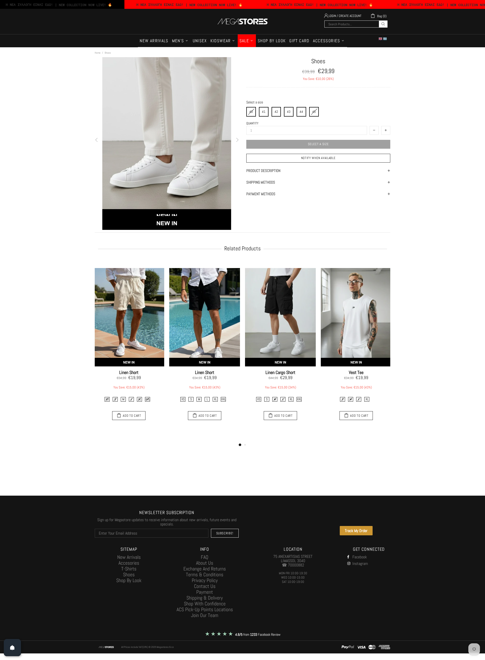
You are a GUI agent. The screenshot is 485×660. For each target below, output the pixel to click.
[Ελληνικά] (385, 38)
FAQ (204, 557)
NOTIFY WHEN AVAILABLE (318, 158)
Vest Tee (356, 372)
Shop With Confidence (205, 604)
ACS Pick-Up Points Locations (205, 609)
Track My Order (356, 530)
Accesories (128, 563)
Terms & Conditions (204, 575)
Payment (204, 592)
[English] (380, 38)
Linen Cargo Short (280, 372)
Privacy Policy (205, 580)
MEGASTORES (242, 21)
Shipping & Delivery (204, 598)
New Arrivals (129, 557)
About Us (204, 563)
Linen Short (128, 372)
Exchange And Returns (204, 569)
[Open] (12, 647)
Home (98, 52)
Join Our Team (204, 615)
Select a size (254, 102)
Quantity (252, 123)
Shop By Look (128, 580)
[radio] (264, 112)
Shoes (129, 575)
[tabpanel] (129, 345)
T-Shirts (128, 569)
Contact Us (204, 586)
